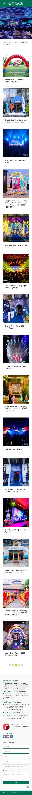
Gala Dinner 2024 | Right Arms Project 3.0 (16, 287)
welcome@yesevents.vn (13, 699)
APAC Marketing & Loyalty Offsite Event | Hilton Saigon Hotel (16, 409)
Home (4, 42)
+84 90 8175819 (16, 726)
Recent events (13, 42)
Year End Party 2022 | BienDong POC (16, 654)
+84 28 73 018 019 (17, 724)
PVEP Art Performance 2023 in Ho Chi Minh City (16, 571)
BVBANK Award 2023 (13, 449)
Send (16, 782)
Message (5, 770)
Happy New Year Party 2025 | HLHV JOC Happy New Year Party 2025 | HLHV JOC (16, 204)
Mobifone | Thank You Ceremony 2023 (16, 491)
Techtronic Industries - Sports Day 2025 (16, 81)
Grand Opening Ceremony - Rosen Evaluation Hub (16, 121)
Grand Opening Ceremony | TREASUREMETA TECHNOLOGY (16, 613)
